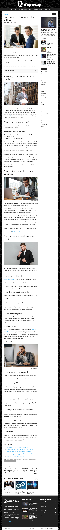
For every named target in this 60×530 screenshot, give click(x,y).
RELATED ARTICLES (8, 478)
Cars (42, 78)
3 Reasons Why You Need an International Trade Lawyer (9, 491)
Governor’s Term (19, 459)
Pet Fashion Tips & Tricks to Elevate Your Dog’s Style (48, 29)
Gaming (42, 95)
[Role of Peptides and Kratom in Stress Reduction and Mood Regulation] (43, 49)
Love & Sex (43, 106)
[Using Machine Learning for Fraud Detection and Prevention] (32, 485)
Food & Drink (43, 93)
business (8, 459)
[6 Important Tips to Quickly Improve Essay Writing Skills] (43, 63)
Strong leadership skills (9, 279)
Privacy (41, 528)
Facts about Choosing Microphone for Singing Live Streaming (51, 56)
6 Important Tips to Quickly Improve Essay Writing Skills (51, 62)
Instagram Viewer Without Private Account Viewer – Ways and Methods (11, 470)
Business (36, 9)
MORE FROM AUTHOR (18, 478)
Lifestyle (30, 9)
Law (41, 102)
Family (42, 89)
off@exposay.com (12, 521)
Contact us (51, 528)
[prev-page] (35, 479)
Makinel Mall (7, 22)
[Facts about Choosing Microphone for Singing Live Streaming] (43, 56)
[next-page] (37, 479)
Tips (41, 120)
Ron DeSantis (13, 115)
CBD (42, 80)
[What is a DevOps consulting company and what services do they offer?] (21, 485)
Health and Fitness (23, 9)
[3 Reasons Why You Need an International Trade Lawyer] (9, 485)
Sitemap (46, 528)
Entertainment (43, 86)
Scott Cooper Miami (17, 231)
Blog (41, 73)
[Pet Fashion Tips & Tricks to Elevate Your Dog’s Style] (48, 22)
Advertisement (32, 528)
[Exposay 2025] (30, 4)
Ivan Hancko (43, 32)
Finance (42, 91)
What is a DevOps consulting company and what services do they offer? (20, 491)
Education (41, 9)
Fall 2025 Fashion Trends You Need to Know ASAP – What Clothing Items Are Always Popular (30, 471)
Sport (42, 115)
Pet (41, 111)
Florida (13, 459)
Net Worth (43, 108)
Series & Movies (44, 113)
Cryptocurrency (44, 82)
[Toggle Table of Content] (34, 71)
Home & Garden (44, 100)
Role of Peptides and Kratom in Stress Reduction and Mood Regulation (51, 49)
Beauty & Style (14, 9)
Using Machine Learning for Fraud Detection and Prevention (31, 491)
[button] (55, 9)
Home (8, 9)
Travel (50, 9)
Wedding (42, 126)
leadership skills (26, 459)
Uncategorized (44, 124)
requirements (33, 459)
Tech (46, 9)
